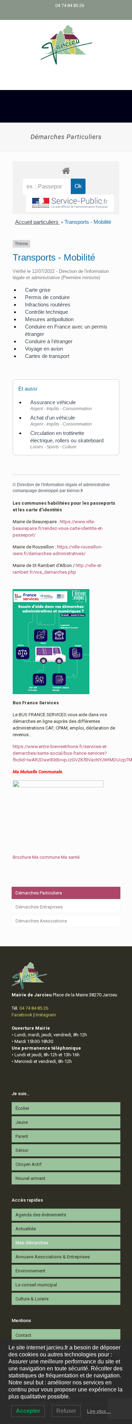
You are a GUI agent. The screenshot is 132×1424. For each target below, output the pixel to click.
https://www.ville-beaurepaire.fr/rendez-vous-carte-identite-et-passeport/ (58, 528)
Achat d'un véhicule (52, 418)
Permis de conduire (47, 297)
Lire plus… (99, 1411)
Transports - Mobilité (87, 222)
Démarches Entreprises (39, 907)
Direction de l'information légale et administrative (63, 484)
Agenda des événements (40, 1214)
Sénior (22, 1150)
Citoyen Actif (28, 1164)
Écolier (22, 1108)
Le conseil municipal (36, 1284)
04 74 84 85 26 (69, 5)
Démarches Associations (41, 921)
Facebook (22, 1014)
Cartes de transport (47, 356)
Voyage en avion (44, 349)
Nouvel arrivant (30, 1178)
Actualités (25, 1228)
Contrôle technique (46, 312)
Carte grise (37, 290)
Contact (23, 1335)
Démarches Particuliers (38, 893)
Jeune (21, 1122)
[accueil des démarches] (66, 170)
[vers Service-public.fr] (70, 203)
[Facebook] (61, 14)
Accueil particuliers (37, 222)
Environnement (30, 1270)
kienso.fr (75, 490)
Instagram (46, 1014)
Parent (21, 1136)
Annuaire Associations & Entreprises (52, 1256)
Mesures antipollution (49, 319)
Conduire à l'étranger (49, 341)
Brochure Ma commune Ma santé (46, 857)
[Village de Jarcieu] (66, 44)
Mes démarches (31, 1242)
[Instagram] (70, 14)
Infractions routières (47, 304)
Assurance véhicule (53, 402)
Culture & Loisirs (32, 1298)
